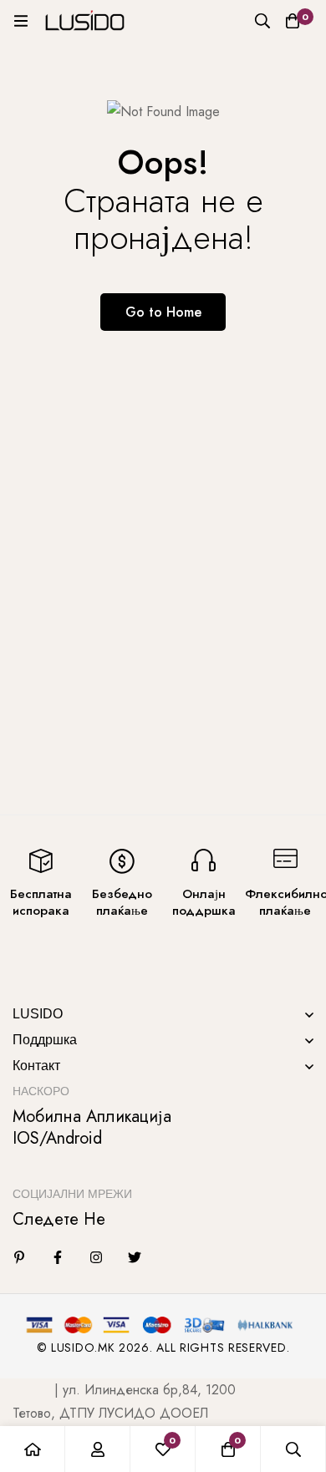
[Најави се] (97, 1449)
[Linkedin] (19, 1257)
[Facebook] (57, 1257)
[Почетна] (32, 1449)
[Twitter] (134, 1257)
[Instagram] (96, 1257)
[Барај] (262, 21)
